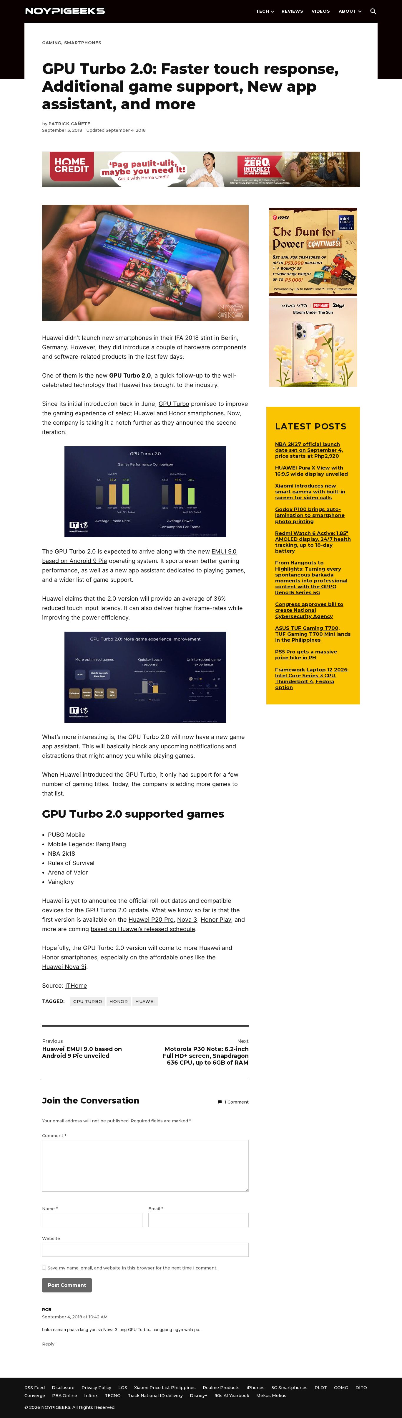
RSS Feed (34, 1387)
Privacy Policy (96, 1387)
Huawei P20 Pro (151, 919)
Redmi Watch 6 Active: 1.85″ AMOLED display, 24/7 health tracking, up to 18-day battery (313, 542)
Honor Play (216, 919)
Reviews (292, 11)
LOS (122, 1387)
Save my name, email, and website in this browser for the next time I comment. (132, 1268)
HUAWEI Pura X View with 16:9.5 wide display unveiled (311, 471)
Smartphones (83, 42)
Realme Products (221, 1387)
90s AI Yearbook (232, 1395)
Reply (48, 1344)
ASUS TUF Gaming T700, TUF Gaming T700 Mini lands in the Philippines (313, 634)
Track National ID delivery (155, 1395)
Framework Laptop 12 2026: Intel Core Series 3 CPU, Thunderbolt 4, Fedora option (311, 678)
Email (155, 1208)
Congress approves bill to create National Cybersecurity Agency (309, 610)
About (348, 11)
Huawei (145, 1001)
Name (50, 1208)
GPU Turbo (174, 403)
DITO (361, 1387)
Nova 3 (187, 919)
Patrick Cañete (69, 123)
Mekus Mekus (271, 1395)
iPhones (256, 1387)
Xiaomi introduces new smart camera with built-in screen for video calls (310, 491)
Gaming (51, 42)
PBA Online (64, 1395)
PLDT (321, 1387)
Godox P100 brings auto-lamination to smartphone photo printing (310, 515)
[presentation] (272, 11)
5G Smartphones (290, 1387)
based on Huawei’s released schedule (143, 929)
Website (51, 1238)
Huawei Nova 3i (64, 966)
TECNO (113, 1395)
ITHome (76, 985)
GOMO (341, 1387)
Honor (118, 1001)
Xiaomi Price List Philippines (165, 1387)
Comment (54, 1135)
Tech (262, 11)
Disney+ (198, 1395)
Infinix (91, 1395)
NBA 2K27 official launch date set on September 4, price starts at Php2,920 (309, 450)
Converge (34, 1395)
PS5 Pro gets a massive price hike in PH (306, 655)
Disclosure (63, 1387)
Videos (321, 11)
